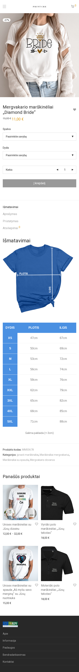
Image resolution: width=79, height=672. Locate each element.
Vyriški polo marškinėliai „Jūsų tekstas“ (52, 529)
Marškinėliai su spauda (16, 459)
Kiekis (9, 169)
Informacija (9, 640)
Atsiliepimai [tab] (11, 228)
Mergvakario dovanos (42, 459)
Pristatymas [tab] (10, 221)
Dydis (6, 147)
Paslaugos (9, 647)
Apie (5, 633)
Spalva (7, 129)
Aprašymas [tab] (10, 214)
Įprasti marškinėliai (28, 454)
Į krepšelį (39, 183)
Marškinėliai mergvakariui (54, 454)
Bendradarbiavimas (14, 654)
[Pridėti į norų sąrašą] (74, 109)
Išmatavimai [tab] (10, 207)
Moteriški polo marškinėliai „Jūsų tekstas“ (52, 590)
